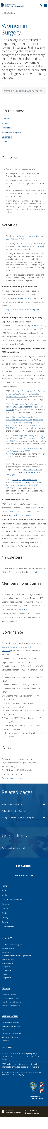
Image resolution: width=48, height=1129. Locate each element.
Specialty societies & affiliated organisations (16, 956)
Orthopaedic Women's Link (13, 848)
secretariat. (34, 572)
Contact (5, 141)
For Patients (24, 866)
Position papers (7, 970)
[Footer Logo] (11, 1112)
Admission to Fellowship (10, 1037)
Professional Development (10, 998)
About (4, 890)
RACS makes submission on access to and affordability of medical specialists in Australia (20, 1065)
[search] (42, 5)
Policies (4, 974)
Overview (6, 118)
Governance (7, 137)
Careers (5, 904)
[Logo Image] (12, 6)
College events (6, 978)
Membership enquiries (12, 132)
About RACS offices (8, 948)
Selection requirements (9, 1030)
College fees (6, 967)
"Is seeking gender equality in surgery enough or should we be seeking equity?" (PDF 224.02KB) (25, 438)
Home (4, 886)
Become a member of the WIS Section (23, 298)
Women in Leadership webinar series (23, 90)
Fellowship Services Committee (15, 811)
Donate (5, 908)
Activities (5, 123)
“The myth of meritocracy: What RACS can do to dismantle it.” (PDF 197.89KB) (24, 451)
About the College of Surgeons (12, 945)
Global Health (6, 952)
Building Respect (7, 963)
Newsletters (7, 128)
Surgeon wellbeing (8, 959)
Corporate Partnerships (12, 899)
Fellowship (5, 1041)
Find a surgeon (24, 875)
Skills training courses (9, 995)
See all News (7, 1047)
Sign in (5, 922)
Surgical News (8, 926)
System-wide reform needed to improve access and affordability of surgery (21, 1073)
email (14, 621)
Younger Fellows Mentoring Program (18, 817)
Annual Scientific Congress (13, 804)
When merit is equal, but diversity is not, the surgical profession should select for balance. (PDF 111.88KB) (26, 394)
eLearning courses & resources (12, 1002)
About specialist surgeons (10, 1023)
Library (5, 917)
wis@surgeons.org (15, 778)
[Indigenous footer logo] (37, 1091)
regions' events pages (23, 515)
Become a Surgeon (10, 1016)
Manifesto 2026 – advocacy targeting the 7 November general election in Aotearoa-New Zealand (20, 1056)
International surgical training (11, 1033)
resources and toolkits (33, 246)
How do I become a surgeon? (11, 1026)
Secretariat (23, 609)
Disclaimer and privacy (32, 1113)
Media (4, 895)
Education (6, 988)
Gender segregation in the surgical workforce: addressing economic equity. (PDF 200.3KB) (25, 407)
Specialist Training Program (11, 1006)
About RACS (7, 938)
